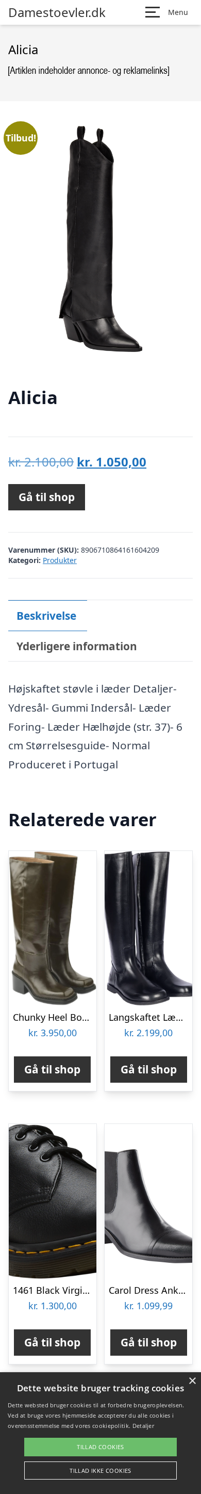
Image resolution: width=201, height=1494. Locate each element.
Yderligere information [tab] (76, 646)
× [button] (192, 1381)
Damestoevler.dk (57, 12)
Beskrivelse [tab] (46, 615)
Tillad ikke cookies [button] (100, 1470)
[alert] (100, 1433)
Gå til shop (47, 497)
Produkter (60, 560)
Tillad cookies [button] (100, 1447)
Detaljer (143, 1425)
